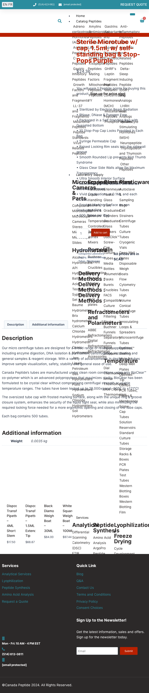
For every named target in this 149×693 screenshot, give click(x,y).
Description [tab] (15, 324)
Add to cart (100, 232)
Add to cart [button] (10, 549)
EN (5, 4)
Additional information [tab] (48, 324)
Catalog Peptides (88, 21)
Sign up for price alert (108, 94)
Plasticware (93, 261)
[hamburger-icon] (132, 14)
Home (80, 16)
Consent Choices (89, 608)
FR (10, 4)
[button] (59, 21)
